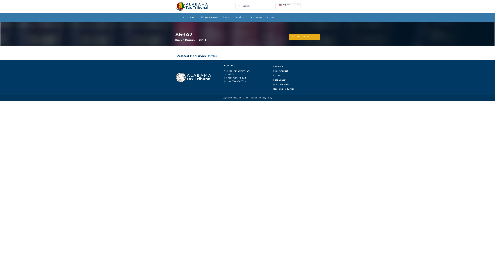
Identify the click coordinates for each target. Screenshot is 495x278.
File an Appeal (280, 71)
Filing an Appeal (209, 17)
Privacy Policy (265, 98)
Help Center (256, 17)
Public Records (281, 84)
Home (181, 17)
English (286, 4)
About (192, 17)
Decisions (239, 17)
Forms (226, 17)
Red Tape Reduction (284, 89)
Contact (271, 17)
